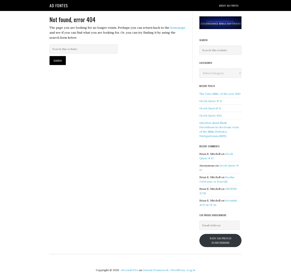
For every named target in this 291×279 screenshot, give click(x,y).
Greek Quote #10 (210, 115)
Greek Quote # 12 (210, 101)
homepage (177, 28)
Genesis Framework (156, 270)
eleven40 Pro (129, 270)
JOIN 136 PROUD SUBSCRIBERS (220, 240)
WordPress (178, 270)
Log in (191, 270)
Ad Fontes (59, 5)
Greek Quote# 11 (210, 108)
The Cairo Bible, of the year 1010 (220, 93)
